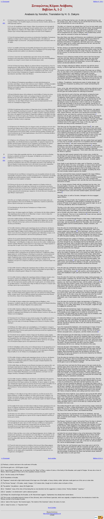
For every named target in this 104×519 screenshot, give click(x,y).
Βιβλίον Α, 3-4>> (98, 1)
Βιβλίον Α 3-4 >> (98, 458)
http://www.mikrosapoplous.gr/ (52, 513)
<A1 (4, 157)
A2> (4, 23)
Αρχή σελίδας (52, 458)
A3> (4, 160)
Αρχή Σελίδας (52, 507)
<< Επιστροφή (5, 1)
